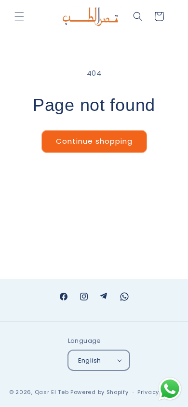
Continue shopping (94, 141)
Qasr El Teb (52, 392)
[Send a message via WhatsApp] (170, 389)
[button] (19, 16)
